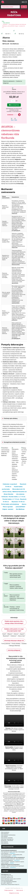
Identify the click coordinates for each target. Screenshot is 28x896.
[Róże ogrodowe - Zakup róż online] (24, 6)
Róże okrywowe (4, 842)
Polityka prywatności (8, 890)
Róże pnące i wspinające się (7, 839)
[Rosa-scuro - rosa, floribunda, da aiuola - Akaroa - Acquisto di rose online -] (19, 818)
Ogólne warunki (19, 890)
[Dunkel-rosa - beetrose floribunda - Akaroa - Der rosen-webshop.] (11, 821)
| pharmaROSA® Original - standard (13, 508)
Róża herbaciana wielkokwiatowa (8, 835)
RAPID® (12, 863)
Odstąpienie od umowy (14, 893)
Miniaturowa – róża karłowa (7, 840)
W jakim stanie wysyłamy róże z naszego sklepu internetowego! (14, 622)
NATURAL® (17, 860)
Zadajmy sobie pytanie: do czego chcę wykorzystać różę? (14, 630)
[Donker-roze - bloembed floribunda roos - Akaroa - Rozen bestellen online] (9, 821)
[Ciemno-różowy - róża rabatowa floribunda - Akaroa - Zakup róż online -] (17, 818)
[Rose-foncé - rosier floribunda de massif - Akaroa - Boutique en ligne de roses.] (6, 821)
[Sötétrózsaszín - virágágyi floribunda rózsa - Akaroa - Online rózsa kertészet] (3, 818)
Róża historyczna (4, 833)
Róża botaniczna (4, 843)
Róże (3, 21)
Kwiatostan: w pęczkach (10, 484)
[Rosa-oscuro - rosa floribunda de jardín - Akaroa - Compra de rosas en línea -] (9, 818)
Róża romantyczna (5, 832)
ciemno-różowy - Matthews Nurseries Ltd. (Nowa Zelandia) (14, 493)
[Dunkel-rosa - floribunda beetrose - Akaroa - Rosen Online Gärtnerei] (3, 821)
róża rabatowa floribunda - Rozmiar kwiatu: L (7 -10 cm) (13, 495)
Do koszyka (15, 105)
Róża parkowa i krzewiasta (7, 837)
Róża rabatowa (6, 22)
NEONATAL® (13, 867)
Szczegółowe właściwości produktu (14, 442)
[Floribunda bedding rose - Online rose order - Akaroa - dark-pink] (25, 823)
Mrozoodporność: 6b (18, 489)
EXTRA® (14, 856)
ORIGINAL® (12, 853)
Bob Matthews (20, 509)
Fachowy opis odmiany (11, 418)
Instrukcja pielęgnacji (14, 650)
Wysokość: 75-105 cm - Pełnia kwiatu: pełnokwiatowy (13, 503)
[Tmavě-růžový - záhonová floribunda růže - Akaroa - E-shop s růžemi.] (11, 818)
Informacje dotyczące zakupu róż (14, 640)
